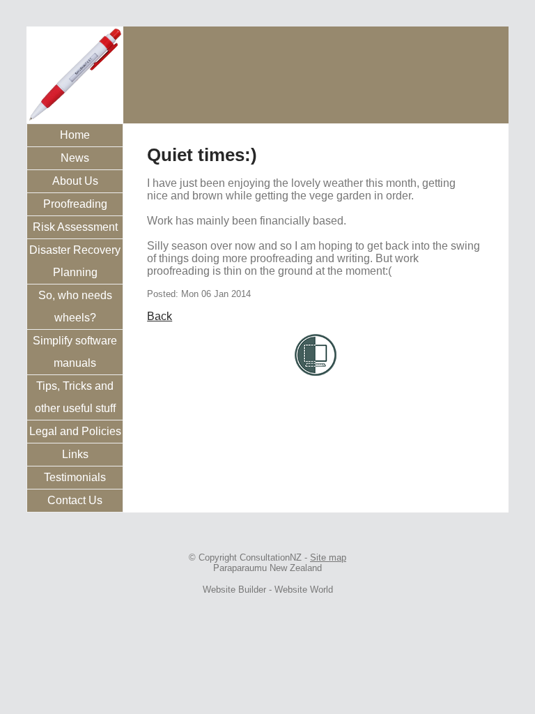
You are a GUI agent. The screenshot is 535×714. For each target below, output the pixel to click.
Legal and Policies (75, 431)
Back (159, 316)
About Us (75, 181)
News (75, 158)
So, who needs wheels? (75, 306)
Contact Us (74, 500)
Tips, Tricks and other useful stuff (75, 397)
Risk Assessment (75, 227)
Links (75, 454)
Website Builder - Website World (268, 589)
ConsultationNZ (271, 557)
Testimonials (75, 477)
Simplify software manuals (75, 352)
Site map (328, 557)
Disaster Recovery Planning (75, 261)
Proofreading (75, 204)
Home (75, 135)
